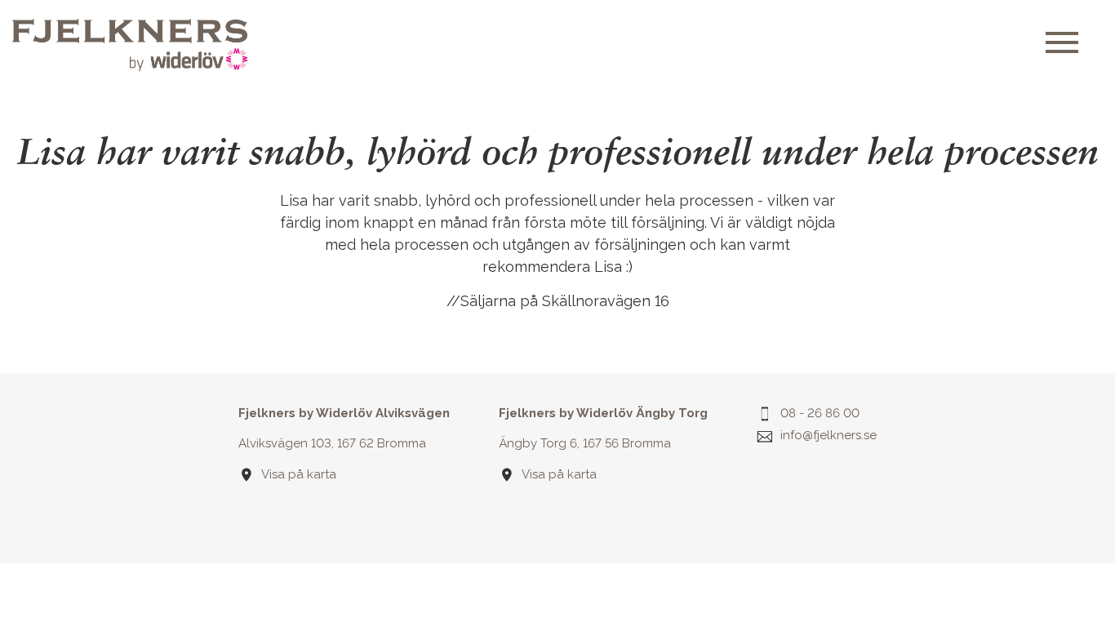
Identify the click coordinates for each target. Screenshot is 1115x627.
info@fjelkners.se (828, 435)
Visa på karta (298, 474)
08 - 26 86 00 (820, 413)
